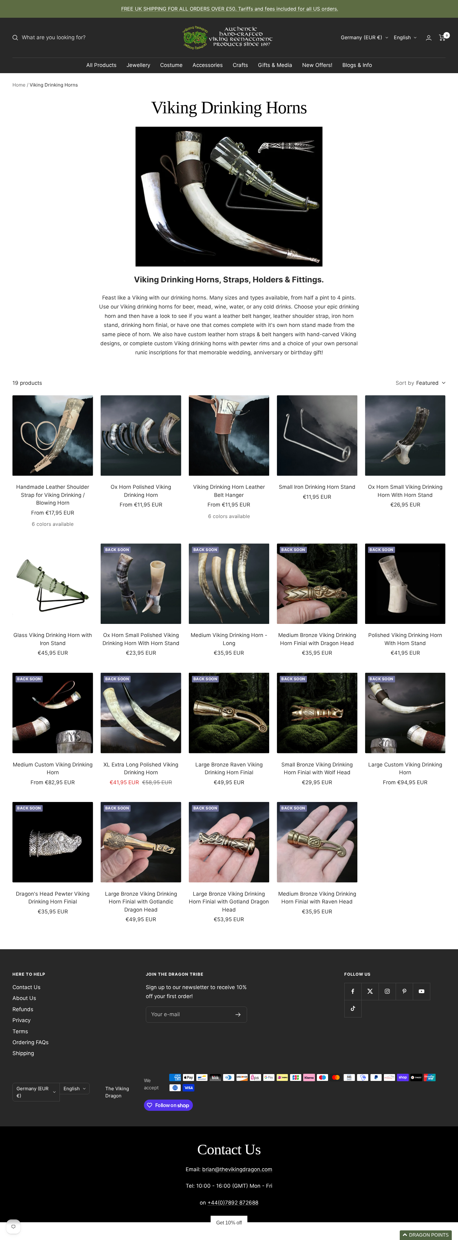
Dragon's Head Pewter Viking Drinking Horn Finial (52, 898)
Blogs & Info (357, 65)
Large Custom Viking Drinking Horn (405, 768)
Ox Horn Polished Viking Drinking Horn (141, 491)
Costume (171, 65)
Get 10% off (229, 1222)
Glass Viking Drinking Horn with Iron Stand (52, 639)
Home (19, 85)
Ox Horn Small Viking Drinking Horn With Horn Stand (405, 491)
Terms (20, 1031)
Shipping (23, 1053)
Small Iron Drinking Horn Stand (317, 487)
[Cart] (442, 38)
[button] (426, 1235)
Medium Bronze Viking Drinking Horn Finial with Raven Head (317, 898)
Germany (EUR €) (361, 37)
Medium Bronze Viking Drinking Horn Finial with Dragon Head (317, 639)
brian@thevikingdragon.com (237, 1169)
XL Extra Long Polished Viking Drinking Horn (140, 768)
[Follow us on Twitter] (370, 991)
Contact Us (26, 987)
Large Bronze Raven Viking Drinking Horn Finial (229, 768)
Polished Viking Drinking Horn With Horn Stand (405, 639)
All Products (101, 65)
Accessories (208, 65)
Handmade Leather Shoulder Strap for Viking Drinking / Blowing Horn (52, 495)
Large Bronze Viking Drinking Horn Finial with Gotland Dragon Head (229, 902)
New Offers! (317, 65)
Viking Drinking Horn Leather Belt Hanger (229, 491)
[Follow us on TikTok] (352, 1008)
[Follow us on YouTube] (421, 991)
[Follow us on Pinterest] (404, 991)
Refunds (22, 1009)
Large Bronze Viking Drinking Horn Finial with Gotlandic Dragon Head (141, 902)
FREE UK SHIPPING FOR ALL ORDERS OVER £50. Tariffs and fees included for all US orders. (229, 9)
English (402, 37)
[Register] (238, 1014)
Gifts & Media (275, 65)
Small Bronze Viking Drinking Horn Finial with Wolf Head (317, 768)
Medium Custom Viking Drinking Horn (53, 768)
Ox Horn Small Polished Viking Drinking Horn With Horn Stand (141, 639)
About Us (24, 998)
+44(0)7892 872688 (233, 1203)
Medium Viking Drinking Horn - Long (229, 639)
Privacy (21, 1020)
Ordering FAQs (30, 1042)
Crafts (240, 65)
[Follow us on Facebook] (352, 991)
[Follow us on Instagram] (387, 991)
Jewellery (138, 65)
